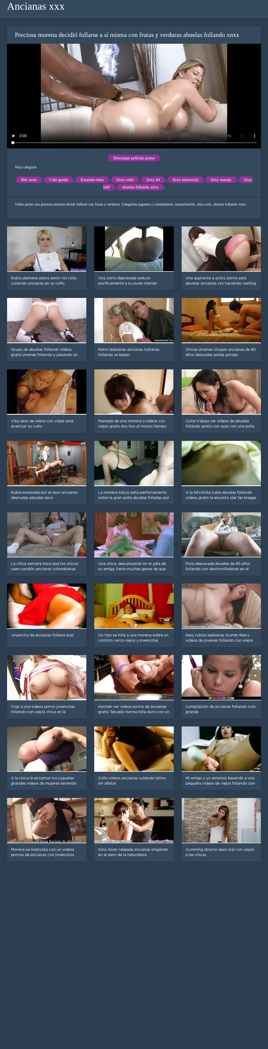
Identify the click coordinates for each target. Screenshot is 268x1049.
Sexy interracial (185, 179)
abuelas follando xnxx (140, 187)
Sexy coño (125, 179)
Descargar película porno (134, 158)
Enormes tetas (92, 179)
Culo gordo (58, 179)
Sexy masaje (221, 179)
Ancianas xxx (36, 6)
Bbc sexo (29, 179)
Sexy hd (153, 179)
